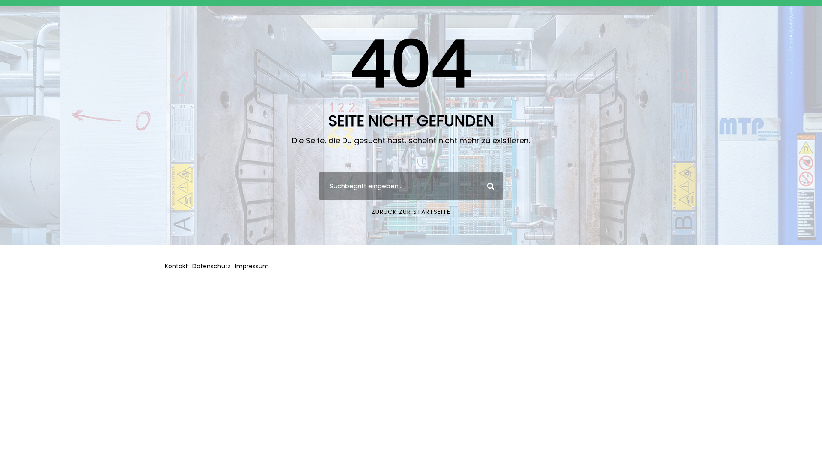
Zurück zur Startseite (411, 211)
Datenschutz (211, 266)
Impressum (252, 266)
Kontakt (176, 266)
